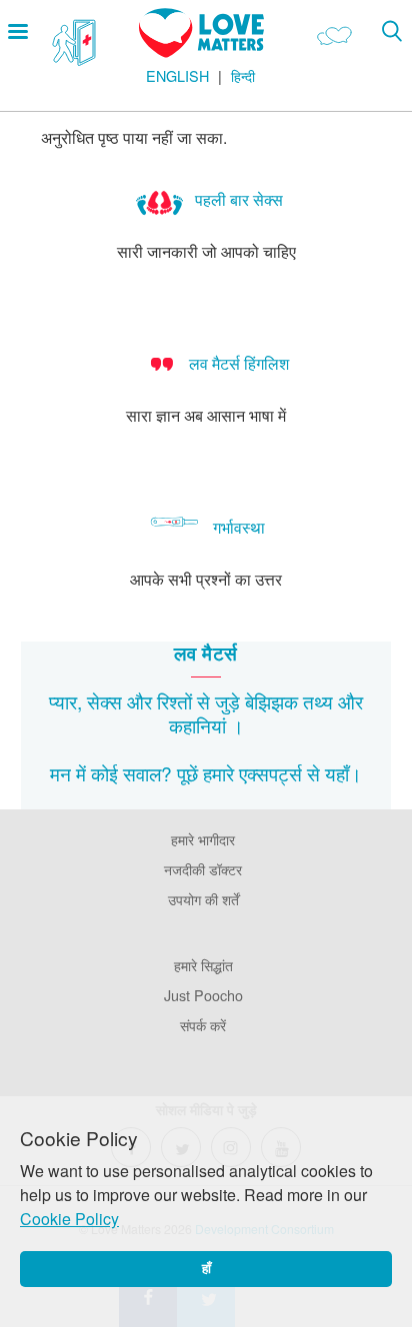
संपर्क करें (203, 1024)
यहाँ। (343, 772)
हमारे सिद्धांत (203, 964)
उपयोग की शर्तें (203, 898)
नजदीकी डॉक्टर (203, 868)
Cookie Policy (69, 1218)
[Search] (391, 30)
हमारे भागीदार (203, 838)
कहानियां (197, 724)
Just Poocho (203, 994)
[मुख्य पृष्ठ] (201, 51)
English (177, 75)
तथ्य (318, 700)
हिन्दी (243, 75)
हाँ (206, 1268)
